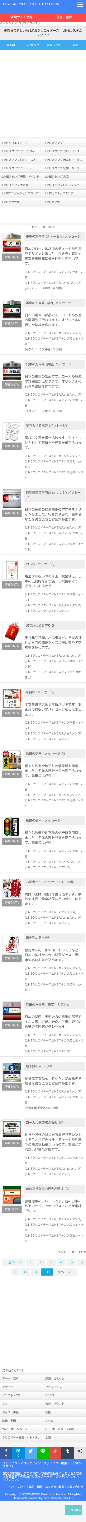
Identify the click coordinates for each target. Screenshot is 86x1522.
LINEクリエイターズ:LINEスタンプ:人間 (50, 912)
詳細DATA (12, 257)
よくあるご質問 (54, 1487)
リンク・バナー (16, 1487)
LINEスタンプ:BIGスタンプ (62, 185)
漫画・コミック (54, 1378)
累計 (75, 45)
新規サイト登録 (22, 17)
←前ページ (13, 1262)
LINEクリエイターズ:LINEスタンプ (47, 610)
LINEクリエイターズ (25, 23)
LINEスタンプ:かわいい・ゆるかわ (65, 151)
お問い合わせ (75, 1487)
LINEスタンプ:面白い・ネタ (19, 160)
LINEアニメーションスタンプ (20, 193)
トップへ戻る (73, 1510)
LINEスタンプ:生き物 (15, 185)
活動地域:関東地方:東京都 (41, 1108)
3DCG (49, 1395)
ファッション (53, 1387)
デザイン (7, 1387)
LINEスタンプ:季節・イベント (20, 176)
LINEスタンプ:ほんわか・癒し (63, 160)
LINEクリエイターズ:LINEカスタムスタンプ (53, 282)
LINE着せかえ (11, 202)
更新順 (11, 45)
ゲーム (49, 1420)
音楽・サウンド (54, 1403)
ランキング (32, 45)
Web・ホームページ (14, 1429)
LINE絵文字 (52, 202)
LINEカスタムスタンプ (59, 193)
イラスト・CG (11, 1395)
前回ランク (54, 45)
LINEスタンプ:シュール (16, 168)
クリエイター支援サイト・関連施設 (22, 1437)
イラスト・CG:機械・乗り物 (43, 288)
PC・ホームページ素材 (59, 1429)
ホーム (4, 23)
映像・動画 (9, 1420)
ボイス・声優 (10, 1412)
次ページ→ (65, 1272)
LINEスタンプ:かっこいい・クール (22, 151)
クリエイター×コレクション (22, 1463)
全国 (48, 1437)
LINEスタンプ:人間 (57, 176)
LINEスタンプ (54, 143)
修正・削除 (64, 17)
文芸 (5, 1403)
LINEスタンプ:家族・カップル (63, 168)
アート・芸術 (10, 1378)
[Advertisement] (43, 93)
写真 (48, 1412)
